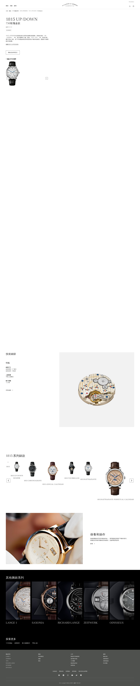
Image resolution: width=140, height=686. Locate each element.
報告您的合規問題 (83, 671)
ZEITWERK (8, 665)
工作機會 (73, 660)
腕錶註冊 (105, 656)
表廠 (11, 5)
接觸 (39, 658)
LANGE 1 (8, 656)
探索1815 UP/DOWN (12, 44)
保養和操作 (106, 658)
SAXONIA (8, 658)
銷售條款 (74, 671)
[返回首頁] (70, 5)
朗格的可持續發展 (75, 656)
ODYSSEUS (9, 667)
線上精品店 (9, 30)
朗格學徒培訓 (74, 663)
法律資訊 (55, 671)
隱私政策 (61, 671)
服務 (15, 5)
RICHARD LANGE (10, 663)
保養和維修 (106, 660)
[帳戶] (130, 6)
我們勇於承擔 (74, 658)
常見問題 (105, 663)
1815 (7, 660)
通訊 (39, 660)
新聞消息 (73, 665)
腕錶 (7, 5)
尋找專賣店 (41, 656)
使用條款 (68, 671)
